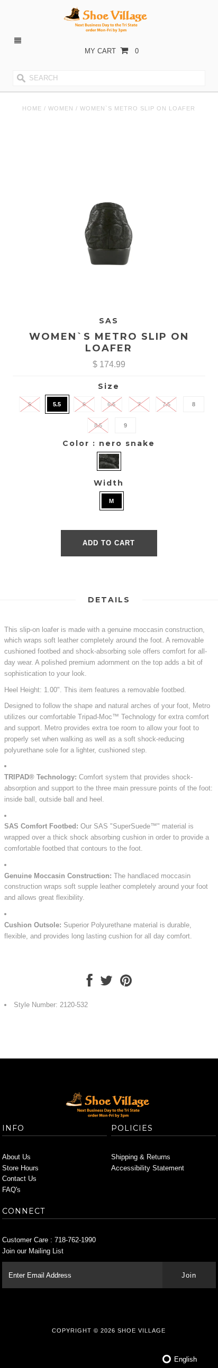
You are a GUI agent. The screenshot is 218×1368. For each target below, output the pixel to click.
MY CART (112, 51)
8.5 (98, 425)
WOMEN (61, 108)
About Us (16, 1157)
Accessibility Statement (147, 1168)
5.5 (57, 404)
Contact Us (19, 1179)
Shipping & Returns (140, 1157)
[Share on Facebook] (90, 983)
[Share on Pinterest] (126, 983)
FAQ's (11, 1190)
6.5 (111, 404)
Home (32, 108)
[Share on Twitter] (106, 983)
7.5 (166, 404)
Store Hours (20, 1168)
